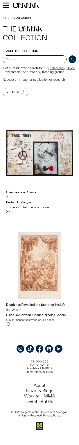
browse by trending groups (45, 72)
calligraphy (57, 68)
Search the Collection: (21, 50)
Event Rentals (39, 401)
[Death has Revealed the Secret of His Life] (39, 265)
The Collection (20, 17)
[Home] (26, 6)
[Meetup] (49, 349)
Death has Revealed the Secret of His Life (36, 304)
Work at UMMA (39, 395)
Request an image (15, 79)
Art (5, 17)
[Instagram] (20, 349)
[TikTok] (30, 349)
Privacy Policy (51, 415)
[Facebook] (39, 349)
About (39, 385)
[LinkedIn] (58, 349)
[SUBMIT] (72, 59)
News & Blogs (39, 390)
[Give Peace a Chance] (39, 153)
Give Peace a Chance (21, 192)
